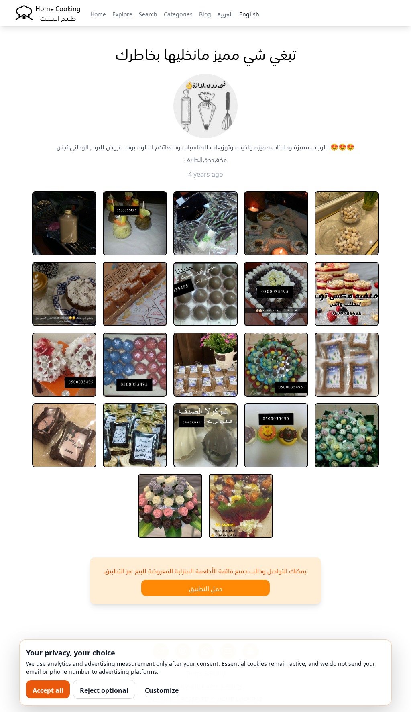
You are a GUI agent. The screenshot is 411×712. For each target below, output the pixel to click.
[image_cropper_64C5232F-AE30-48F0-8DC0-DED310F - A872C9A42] (205, 365)
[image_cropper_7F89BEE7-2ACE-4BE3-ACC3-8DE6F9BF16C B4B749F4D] (64, 365)
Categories (178, 14)
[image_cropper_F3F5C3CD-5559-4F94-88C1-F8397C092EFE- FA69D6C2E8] (135, 223)
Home (98, 14)
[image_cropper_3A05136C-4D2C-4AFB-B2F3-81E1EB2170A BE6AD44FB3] (205, 223)
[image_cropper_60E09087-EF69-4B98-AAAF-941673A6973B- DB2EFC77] (276, 365)
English (249, 14)
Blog (205, 14)
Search (148, 14)
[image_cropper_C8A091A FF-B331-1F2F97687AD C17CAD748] (276, 294)
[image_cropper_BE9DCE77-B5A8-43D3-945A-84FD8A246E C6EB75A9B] (205, 294)
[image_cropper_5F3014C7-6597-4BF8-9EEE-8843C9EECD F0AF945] (64, 435)
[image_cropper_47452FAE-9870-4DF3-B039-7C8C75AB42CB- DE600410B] (170, 506)
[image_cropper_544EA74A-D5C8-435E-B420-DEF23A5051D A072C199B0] (347, 223)
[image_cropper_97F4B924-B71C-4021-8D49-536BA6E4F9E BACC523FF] (347, 294)
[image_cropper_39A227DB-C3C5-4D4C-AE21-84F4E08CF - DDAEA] (347, 365)
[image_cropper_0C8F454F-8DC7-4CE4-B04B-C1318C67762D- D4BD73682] (135, 294)
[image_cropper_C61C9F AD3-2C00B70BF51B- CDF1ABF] (64, 223)
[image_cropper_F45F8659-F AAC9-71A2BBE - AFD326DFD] (135, 365)
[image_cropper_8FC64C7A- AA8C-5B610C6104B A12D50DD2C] (276, 223)
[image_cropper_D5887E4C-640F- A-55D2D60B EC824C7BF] (347, 435)
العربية (225, 14)
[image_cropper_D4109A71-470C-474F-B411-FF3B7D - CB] (241, 506)
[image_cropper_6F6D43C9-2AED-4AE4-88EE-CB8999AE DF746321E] (64, 294)
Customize (162, 689)
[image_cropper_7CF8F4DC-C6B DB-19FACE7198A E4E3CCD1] (205, 435)
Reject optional (104, 689)
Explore (122, 14)
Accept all (48, 689)
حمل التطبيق (205, 587)
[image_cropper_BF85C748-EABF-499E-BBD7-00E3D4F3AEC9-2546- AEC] (276, 435)
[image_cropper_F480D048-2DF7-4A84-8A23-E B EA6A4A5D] (135, 435)
